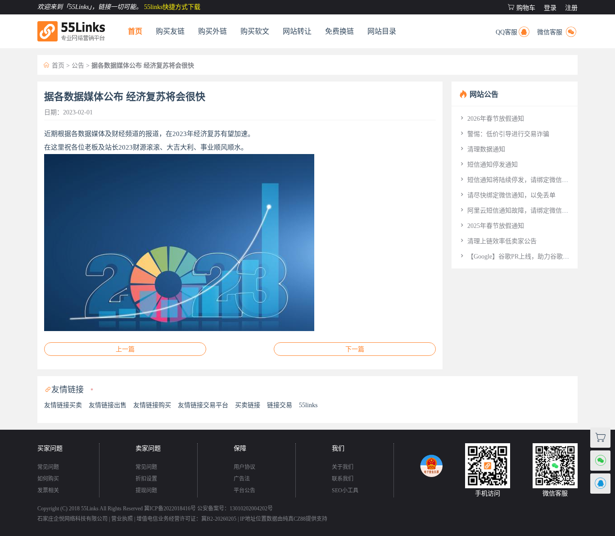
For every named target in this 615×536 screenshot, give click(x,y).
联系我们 (342, 479)
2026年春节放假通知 (491, 118)
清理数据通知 (481, 149)
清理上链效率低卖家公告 (497, 241)
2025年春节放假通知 (491, 226)
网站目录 (381, 31)
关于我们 (342, 467)
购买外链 (212, 31)
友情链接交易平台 (203, 405)
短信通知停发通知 (488, 164)
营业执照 (122, 519)
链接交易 (279, 405)
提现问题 (146, 490)
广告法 (242, 479)
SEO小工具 (345, 490)
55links (308, 405)
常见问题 (48, 467)
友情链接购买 (152, 405)
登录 (550, 8)
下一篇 (354, 349)
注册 (571, 8)
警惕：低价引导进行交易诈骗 (503, 134)
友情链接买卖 (63, 405)
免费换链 (339, 31)
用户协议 (244, 467)
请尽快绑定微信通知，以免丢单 (507, 195)
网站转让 (297, 31)
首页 (135, 31)
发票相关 (48, 490)
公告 (78, 65)
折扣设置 (146, 479)
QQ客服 (513, 30)
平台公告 (244, 490)
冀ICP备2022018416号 (170, 508)
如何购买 (48, 479)
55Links (90, 508)
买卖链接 (247, 405)
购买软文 (254, 31)
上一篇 (125, 349)
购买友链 (170, 31)
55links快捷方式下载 (172, 7)
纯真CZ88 (294, 519)
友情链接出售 (108, 405)
